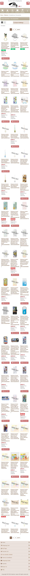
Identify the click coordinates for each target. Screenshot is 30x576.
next (18, 29)
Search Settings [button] (19, 22)
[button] (1, 3)
